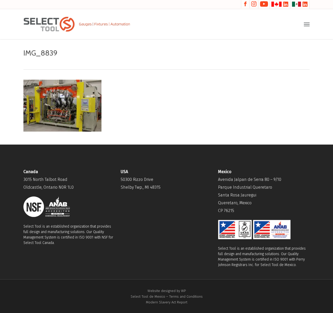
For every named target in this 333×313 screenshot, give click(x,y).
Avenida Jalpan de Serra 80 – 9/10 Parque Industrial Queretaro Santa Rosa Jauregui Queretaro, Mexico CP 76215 (249, 195)
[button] (307, 24)
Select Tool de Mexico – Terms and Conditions (167, 296)
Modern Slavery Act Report (166, 302)
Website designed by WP (167, 291)
